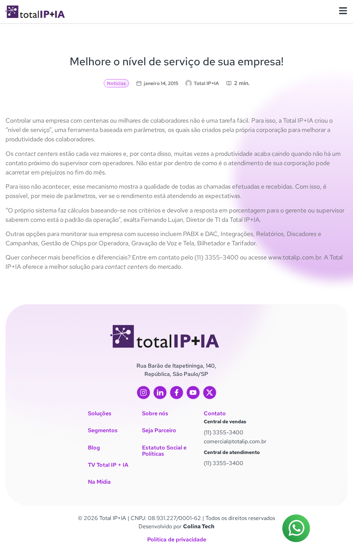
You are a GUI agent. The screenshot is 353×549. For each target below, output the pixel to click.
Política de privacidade (176, 539)
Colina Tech (198, 526)
